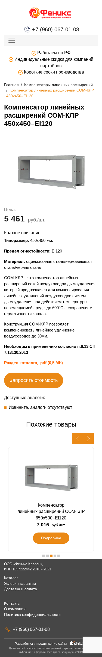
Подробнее (51, 538)
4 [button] (55, 556)
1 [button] (43, 556)
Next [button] (88, 438)
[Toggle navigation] (11, 40)
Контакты (12, 603)
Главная (11, 85)
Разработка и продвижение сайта (42, 644)
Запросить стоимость (34, 380)
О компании (15, 609)
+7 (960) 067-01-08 (54, 29)
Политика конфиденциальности (32, 614)
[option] (51, 171)
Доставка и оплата (20, 589)
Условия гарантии (20, 583)
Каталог (11, 578)
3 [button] (51, 556)
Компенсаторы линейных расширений (58, 85)
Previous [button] (77, 438)
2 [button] (47, 556)
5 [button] (58, 556)
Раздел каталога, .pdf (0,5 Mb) (33, 362)
